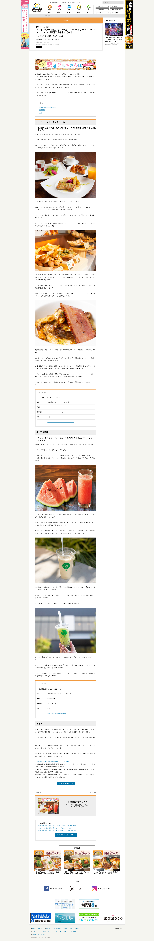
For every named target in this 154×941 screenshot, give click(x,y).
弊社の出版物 (68, 928)
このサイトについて (37, 928)
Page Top (118, 928)
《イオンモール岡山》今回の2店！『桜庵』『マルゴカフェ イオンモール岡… (57, 830)
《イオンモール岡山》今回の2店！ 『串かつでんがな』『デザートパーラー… (58, 825)
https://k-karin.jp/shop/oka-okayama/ (56, 713)
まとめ (40, 113)
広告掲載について (46, 931)
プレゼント (35, 931)
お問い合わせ (73, 931)
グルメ (35, 16)
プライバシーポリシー (60, 931)
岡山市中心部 (39, 39)
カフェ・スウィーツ (55, 39)
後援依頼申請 (57, 928)
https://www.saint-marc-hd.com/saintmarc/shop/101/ (60, 422)
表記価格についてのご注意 (38, 934)
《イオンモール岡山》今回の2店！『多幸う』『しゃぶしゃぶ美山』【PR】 (57, 828)
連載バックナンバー (81, 928)
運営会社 (48, 928)
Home (31, 16)
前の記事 (38, 792)
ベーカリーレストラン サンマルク (47, 107)
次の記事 (92, 792)
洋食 (49, 39)
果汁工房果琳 (42, 110)
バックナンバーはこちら (66, 783)
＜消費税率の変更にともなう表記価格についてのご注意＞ (53, 761)
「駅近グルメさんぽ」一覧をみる (66, 834)
